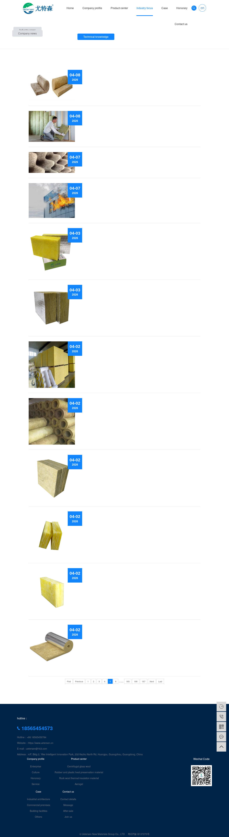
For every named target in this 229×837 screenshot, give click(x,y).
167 (143, 681)
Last (160, 681)
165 (128, 681)
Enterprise (35, 766)
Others (38, 816)
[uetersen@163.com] (221, 706)
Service (36, 784)
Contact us (181, 24)
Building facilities (38, 810)
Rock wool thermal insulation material (79, 778)
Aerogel (79, 784)
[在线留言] (221, 737)
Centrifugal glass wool (79, 766)
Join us (68, 816)
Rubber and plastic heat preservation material (79, 772)
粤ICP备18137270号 (139, 834)
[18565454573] (221, 716)
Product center (119, 8)
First (69, 681)
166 (135, 681)
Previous (79, 681)
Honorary (181, 8)
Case (164, 8)
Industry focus (144, 8)
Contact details (68, 799)
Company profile (92, 8)
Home (70, 8)
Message (68, 805)
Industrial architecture (38, 799)
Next (152, 681)
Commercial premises (38, 805)
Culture (36, 772)
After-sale (68, 810)
